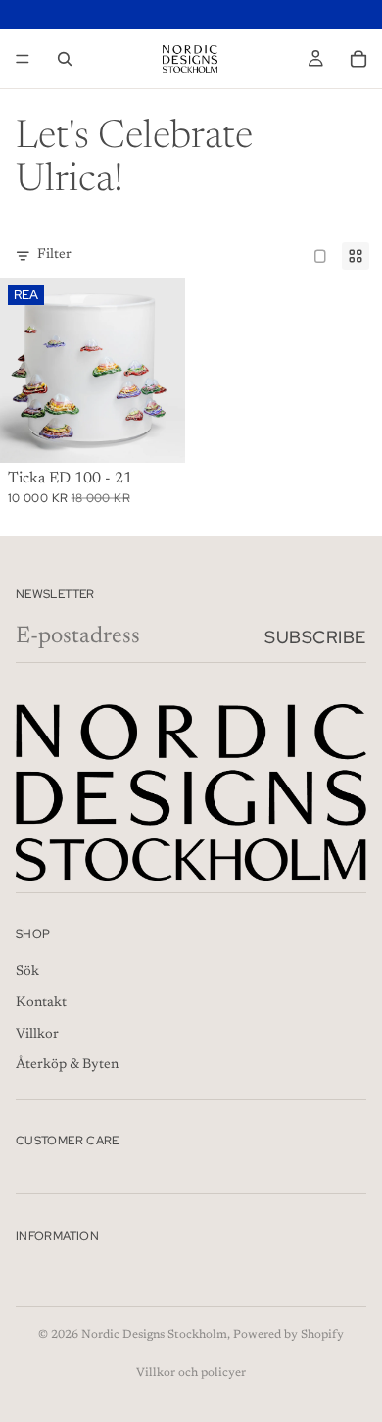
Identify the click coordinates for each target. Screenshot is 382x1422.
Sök (27, 973)
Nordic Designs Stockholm (154, 1335)
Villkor (37, 1034)
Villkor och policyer (191, 1373)
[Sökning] (64, 58)
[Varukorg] (358, 58)
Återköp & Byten (67, 1066)
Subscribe (315, 637)
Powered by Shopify (288, 1335)
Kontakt (41, 1004)
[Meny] (22, 58)
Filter (54, 255)
